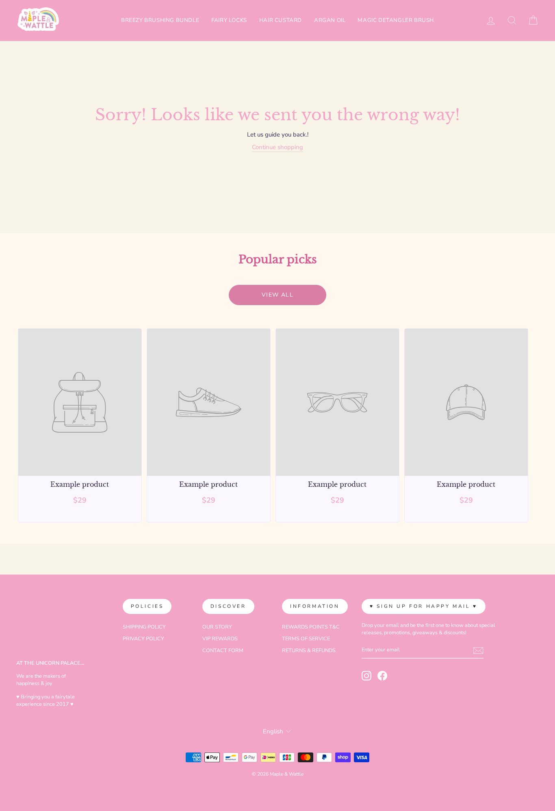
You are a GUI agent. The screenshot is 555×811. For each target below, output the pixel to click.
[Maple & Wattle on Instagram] (366, 676)
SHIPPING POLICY (144, 627)
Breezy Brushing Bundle (160, 20)
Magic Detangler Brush (396, 20)
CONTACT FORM (222, 650)
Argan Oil (329, 20)
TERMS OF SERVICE (306, 638)
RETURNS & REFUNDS (309, 650)
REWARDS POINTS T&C (311, 627)
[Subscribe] (478, 650)
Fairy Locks (229, 20)
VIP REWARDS (220, 638)
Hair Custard (280, 20)
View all (277, 295)
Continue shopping (277, 147)
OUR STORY (217, 627)
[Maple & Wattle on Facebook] (382, 676)
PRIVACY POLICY (143, 638)
